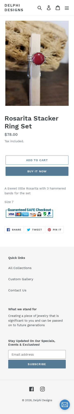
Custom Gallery (20, 279)
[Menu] (66, 7)
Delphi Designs (14, 7)
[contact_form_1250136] (65, 405)
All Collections (19, 268)
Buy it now (37, 171)
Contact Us (17, 290)
